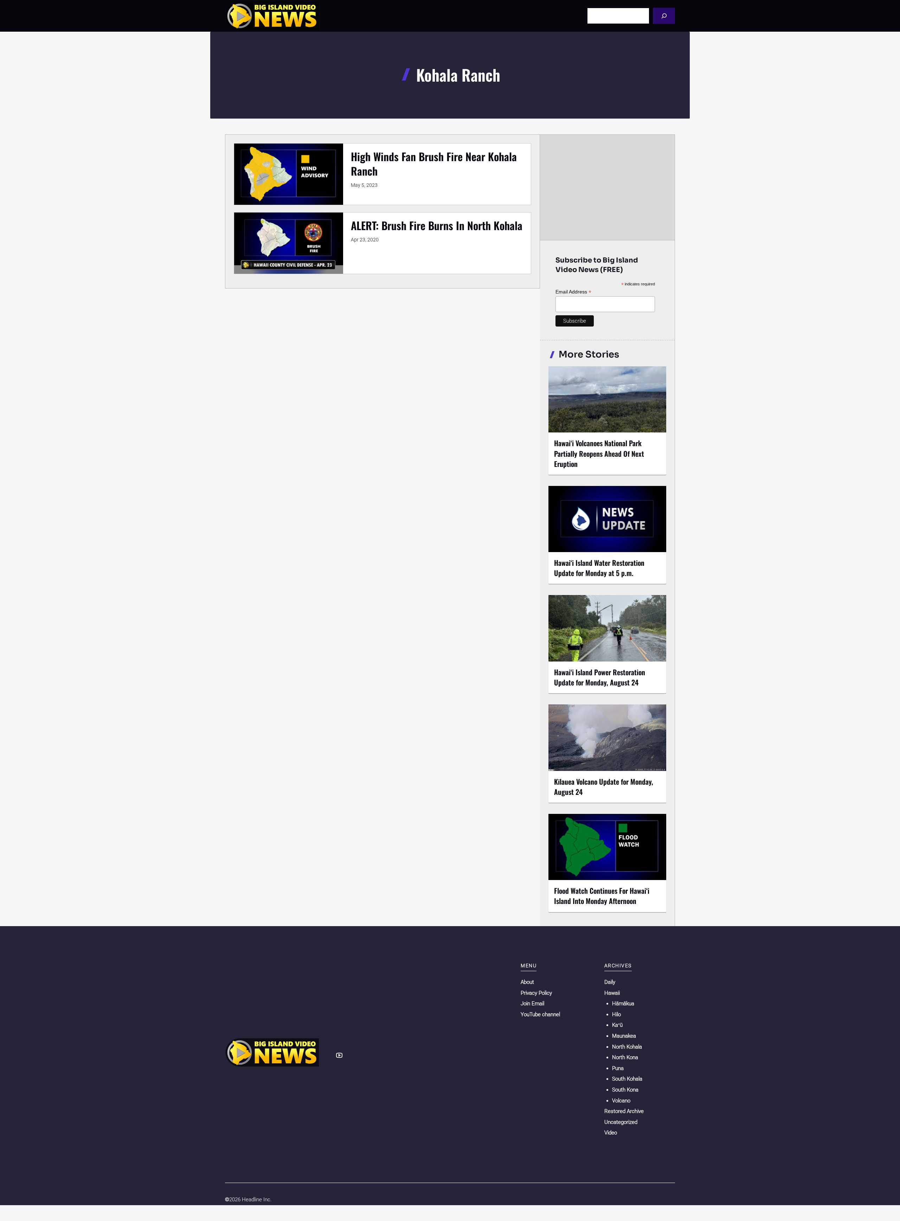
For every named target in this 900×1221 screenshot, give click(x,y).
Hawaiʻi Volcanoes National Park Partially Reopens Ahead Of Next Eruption (599, 453)
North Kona (625, 1057)
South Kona (625, 1090)
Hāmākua (623, 1003)
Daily (609, 982)
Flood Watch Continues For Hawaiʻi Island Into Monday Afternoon (601, 895)
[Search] (664, 16)
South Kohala (627, 1079)
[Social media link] (339, 1055)
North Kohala (627, 1047)
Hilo (616, 1014)
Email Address (573, 292)
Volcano (621, 1100)
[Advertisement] (607, 187)
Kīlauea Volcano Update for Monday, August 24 (603, 786)
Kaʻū (617, 1025)
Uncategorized (620, 1122)
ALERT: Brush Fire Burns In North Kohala (436, 225)
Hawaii (612, 993)
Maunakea (624, 1036)
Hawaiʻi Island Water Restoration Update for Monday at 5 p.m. (599, 567)
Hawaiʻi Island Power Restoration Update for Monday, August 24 (599, 677)
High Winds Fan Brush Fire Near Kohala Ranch (434, 163)
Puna (618, 1068)
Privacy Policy (536, 993)
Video (610, 1133)
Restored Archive (624, 1111)
